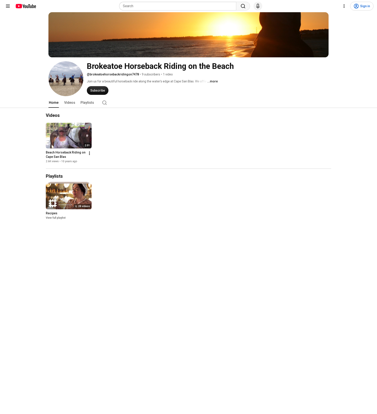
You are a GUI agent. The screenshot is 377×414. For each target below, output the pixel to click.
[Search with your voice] (258, 6)
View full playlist (56, 217)
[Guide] (7, 6)
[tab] (53, 102)
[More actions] (89, 153)
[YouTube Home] (25, 6)
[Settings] (344, 6)
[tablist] (188, 102)
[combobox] (179, 6)
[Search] (243, 6)
